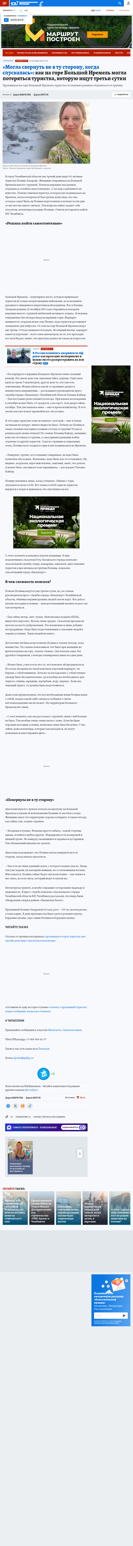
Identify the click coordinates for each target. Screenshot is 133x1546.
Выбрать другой (17, 20)
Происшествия (8, 60)
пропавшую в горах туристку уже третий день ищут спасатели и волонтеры (45, 938)
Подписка (124, 10)
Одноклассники (71, 1030)
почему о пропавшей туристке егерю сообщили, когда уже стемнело (46, 1009)
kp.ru (82, 1097)
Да (6, 20)
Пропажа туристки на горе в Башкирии (49, 1117)
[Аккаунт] (128, 3)
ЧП (12, 1117)
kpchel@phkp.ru (24, 1058)
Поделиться (122, 94)
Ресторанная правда (80, 53)
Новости (119, 53)
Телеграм (44, 1049)
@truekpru (31, 1090)
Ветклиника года (59, 53)
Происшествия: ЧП (23, 1117)
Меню (4, 3)
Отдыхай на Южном (102, 53)
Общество (36, 349)
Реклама (110, 10)
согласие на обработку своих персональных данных (107, 1322)
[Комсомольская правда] (24, 3)
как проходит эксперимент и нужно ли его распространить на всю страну (58, 358)
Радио (98, 10)
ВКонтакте (54, 1030)
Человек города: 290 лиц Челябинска (32, 53)
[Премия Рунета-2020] (40, 3)
